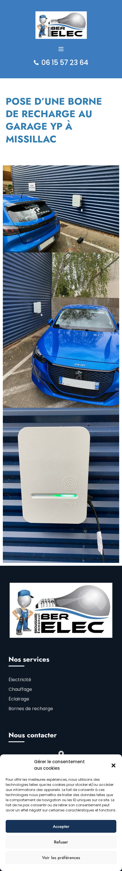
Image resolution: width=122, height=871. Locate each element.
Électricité (20, 679)
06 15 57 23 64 (64, 62)
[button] (113, 765)
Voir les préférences (61, 858)
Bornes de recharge (31, 708)
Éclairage (19, 699)
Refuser (61, 842)
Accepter (61, 826)
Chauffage (20, 689)
